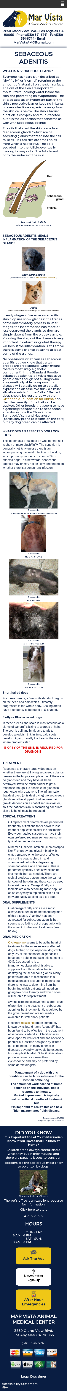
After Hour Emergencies (33, 1302)
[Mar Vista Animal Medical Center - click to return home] (33, 17)
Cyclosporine (17, 942)
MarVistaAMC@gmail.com (34, 42)
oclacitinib (28, 1022)
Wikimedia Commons (46, 277)
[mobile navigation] (61, 4)
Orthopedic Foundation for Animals (30, 399)
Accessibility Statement (20, 1384)
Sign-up (33, 1280)
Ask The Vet (33, 1259)
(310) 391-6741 (37, 34)
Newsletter (33, 1276)
